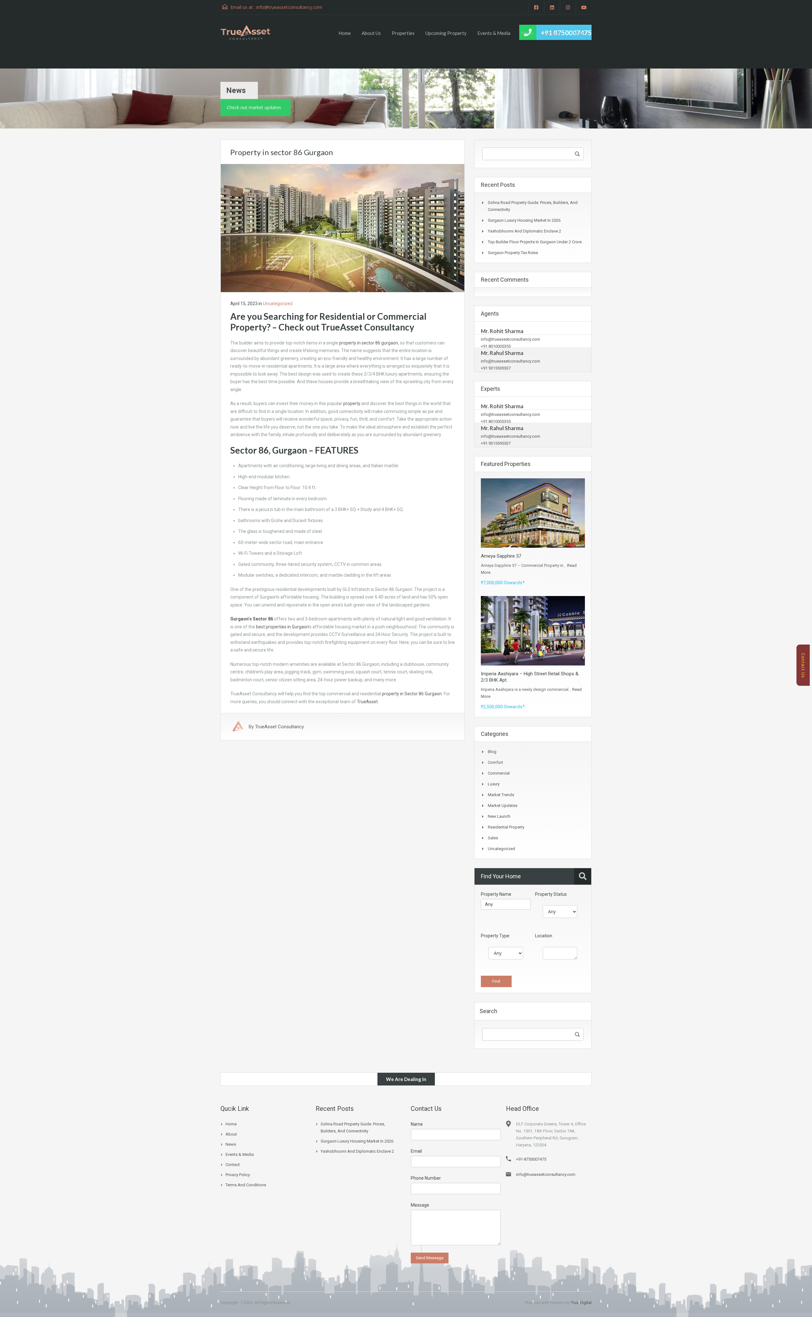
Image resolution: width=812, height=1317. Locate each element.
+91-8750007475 (531, 1159)
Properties (403, 33)
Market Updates (502, 805)
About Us (371, 33)
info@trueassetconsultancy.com (289, 7)
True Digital (581, 1302)
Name (417, 1124)
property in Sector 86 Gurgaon (412, 693)
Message (420, 1205)
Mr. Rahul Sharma (502, 353)
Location (543, 935)
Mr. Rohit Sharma (502, 331)
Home (344, 33)
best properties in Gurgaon (282, 626)
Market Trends (501, 794)
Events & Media (493, 33)
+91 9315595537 (496, 368)
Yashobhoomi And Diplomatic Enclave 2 (524, 231)
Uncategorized (277, 303)
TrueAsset (367, 701)
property (351, 403)
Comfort (495, 762)
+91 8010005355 (496, 346)
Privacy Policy (238, 1174)
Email (416, 1151)
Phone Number (426, 1178)
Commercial (499, 773)
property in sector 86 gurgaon (368, 342)
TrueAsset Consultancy (279, 727)
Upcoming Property (446, 33)
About (231, 1134)
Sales (493, 837)
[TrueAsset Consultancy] (251, 32)
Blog (492, 751)
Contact (552, 33)
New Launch (499, 816)
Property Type (495, 935)
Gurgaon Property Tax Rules (513, 252)
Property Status (551, 894)
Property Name (496, 894)
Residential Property (506, 827)
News (527, 33)
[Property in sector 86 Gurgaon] (342, 227)
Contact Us (803, 665)
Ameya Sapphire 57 (501, 556)
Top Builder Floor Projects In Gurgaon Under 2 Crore (535, 241)
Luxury (494, 784)
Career (579, 33)
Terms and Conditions (246, 1185)
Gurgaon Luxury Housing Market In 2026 (524, 220)
